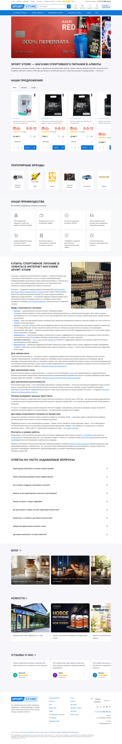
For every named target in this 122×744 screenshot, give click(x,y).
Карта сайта (74, 714)
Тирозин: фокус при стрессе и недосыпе (28, 581)
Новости (52, 701)
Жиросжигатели (19, 344)
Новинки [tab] (24, 87)
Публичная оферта (55, 732)
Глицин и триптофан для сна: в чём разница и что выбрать (70, 580)
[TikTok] (110, 707)
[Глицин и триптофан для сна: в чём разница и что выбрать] (70, 570)
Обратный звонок (90, 1)
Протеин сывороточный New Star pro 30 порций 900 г (81, 122)
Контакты (39, 1)
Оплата (19, 1)
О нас (13, 1)
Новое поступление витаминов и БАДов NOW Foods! (70, 637)
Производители (54, 698)
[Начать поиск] (69, 6)
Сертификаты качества (56, 714)
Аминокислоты (19, 335)
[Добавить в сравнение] (34, 137)
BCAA (32, 337)
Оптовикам (52, 718)
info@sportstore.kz (17, 437)
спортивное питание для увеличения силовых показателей (60, 378)
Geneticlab (40, 292)
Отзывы (59, 1)
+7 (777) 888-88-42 (104, 1)
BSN (12, 292)
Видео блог (52, 708)
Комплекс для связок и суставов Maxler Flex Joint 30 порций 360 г (24, 122)
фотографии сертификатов (37, 301)
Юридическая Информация (70, 732)
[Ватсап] (100, 707)
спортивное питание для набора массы (53, 366)
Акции (51, 711)
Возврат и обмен (49, 1)
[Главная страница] (24, 6)
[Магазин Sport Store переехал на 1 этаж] (30, 617)
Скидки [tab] (33, 87)
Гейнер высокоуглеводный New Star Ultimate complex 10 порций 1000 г (52, 122)
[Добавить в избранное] (31, 137)
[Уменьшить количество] (14, 147)
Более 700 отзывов (87, 437)
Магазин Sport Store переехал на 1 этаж (28, 635)
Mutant (17, 292)
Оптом (33, 1)
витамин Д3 (52, 340)
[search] (55, 6)
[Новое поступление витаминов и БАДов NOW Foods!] (70, 617)
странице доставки (72, 428)
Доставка (26, 1)
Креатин (17, 325)
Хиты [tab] (14, 87)
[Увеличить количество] (21, 147)
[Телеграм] (104, 707)
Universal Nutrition (31, 292)
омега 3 (35, 340)
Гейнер (16, 320)
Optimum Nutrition (59, 289)
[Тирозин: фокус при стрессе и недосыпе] (30, 570)
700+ (73, 1)
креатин (72, 373)
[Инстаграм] (97, 707)
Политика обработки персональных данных (36, 732)
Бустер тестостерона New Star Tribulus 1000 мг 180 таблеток (110, 122)
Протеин (17, 311)
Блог (50, 704)
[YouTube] (107, 707)
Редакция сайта (54, 721)
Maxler (22, 292)
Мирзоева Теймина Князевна (79, 444)
